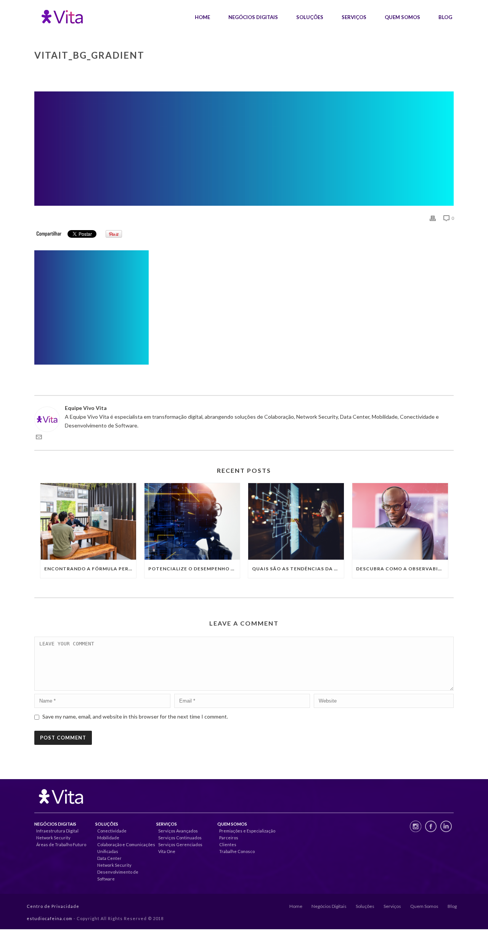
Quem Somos (402, 17)
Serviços (354, 17)
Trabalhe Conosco (237, 851)
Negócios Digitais (253, 17)
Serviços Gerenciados (180, 844)
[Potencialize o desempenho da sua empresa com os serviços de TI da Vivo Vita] (192, 521)
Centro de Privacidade (53, 906)
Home (202, 17)
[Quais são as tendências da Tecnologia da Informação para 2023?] (296, 521)
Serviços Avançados (178, 830)
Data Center (109, 858)
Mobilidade (108, 837)
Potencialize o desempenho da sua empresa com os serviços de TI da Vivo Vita (194, 568)
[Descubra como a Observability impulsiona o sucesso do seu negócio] (400, 521)
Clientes (227, 844)
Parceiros (228, 837)
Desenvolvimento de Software (117, 875)
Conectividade (112, 830)
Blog (445, 17)
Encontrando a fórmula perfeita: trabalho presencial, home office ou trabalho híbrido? (90, 568)
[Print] (433, 217)
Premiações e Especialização (247, 830)
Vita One (166, 851)
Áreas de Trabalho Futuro (61, 844)
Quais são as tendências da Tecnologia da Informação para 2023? (298, 568)
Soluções (309, 17)
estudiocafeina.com (49, 918)
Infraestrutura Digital (57, 830)
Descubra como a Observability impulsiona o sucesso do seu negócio (402, 568)
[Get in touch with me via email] (39, 438)
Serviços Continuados (180, 837)
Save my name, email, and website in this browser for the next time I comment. (135, 716)
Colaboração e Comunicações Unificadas (126, 848)
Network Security (53, 837)
